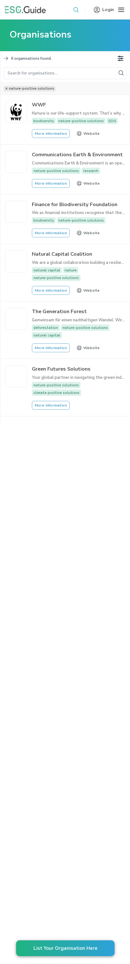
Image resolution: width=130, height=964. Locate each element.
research (90, 171)
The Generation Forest (59, 311)
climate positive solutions (56, 392)
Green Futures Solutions (61, 368)
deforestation (45, 327)
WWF (39, 104)
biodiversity (43, 121)
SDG (112, 121)
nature (71, 270)
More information (51, 133)
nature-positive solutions (81, 121)
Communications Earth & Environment (77, 154)
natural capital (46, 270)
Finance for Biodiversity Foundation (74, 204)
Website (91, 133)
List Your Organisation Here (65, 948)
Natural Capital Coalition (62, 254)
